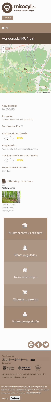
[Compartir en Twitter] (45, 344)
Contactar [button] (7, 17)
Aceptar (5, 398)
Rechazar (15, 398)
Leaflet (39, 92)
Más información (33, 393)
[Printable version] (31, 344)
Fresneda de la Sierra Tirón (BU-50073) (17, 119)
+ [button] (3, 47)
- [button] (3, 51)
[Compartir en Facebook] (38, 344)
